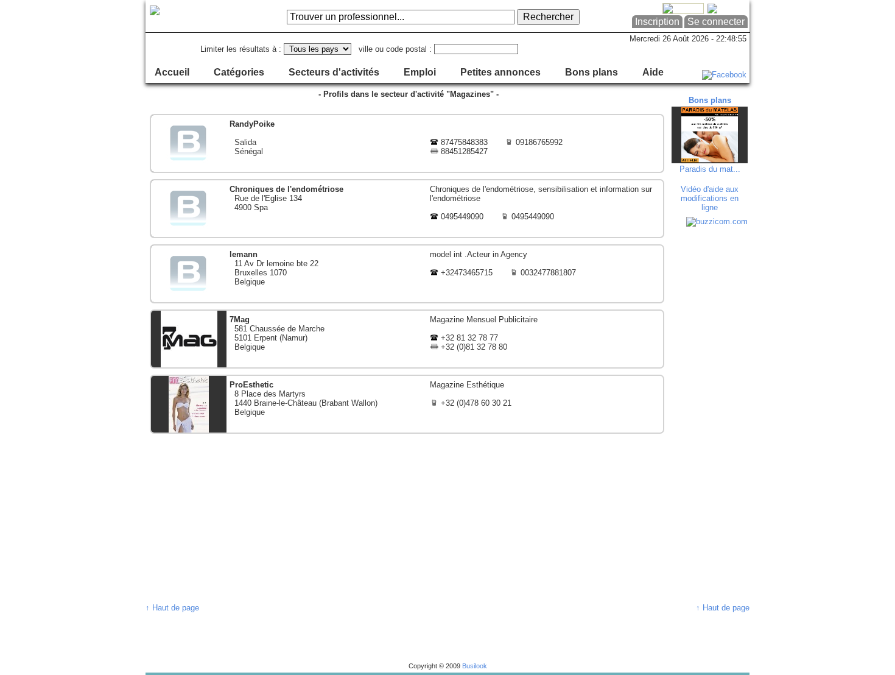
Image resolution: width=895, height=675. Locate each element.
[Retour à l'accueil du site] (195, 16)
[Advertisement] (711, 414)
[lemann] (407, 274)
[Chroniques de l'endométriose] (407, 208)
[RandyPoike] (407, 143)
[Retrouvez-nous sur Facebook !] (724, 74)
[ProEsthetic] (407, 404)
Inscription (657, 21)
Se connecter (716, 21)
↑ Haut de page (172, 607)
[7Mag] (407, 339)
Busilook (474, 666)
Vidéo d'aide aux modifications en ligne (710, 198)
